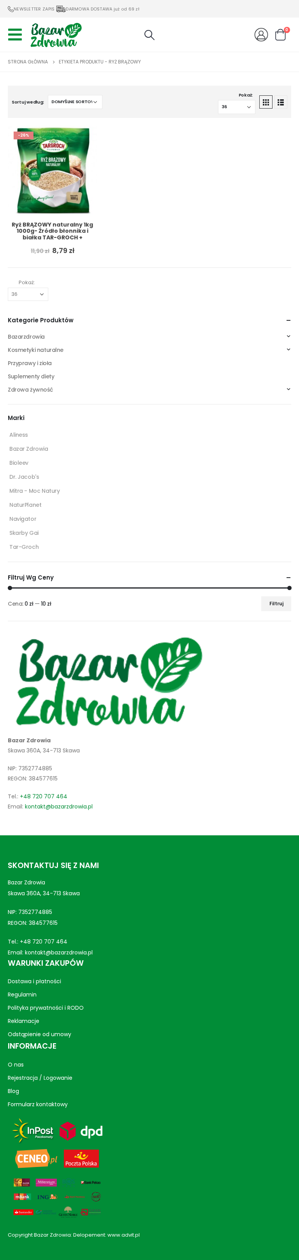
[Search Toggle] (149, 35)
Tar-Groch (24, 547)
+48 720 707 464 (43, 796)
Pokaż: (246, 95)
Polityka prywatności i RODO (46, 1008)
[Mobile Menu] (17, 34)
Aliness (18, 435)
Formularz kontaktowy (38, 1104)
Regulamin (22, 994)
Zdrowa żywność (30, 390)
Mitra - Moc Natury (34, 491)
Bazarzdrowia (26, 337)
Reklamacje (23, 1021)
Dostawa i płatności (34, 981)
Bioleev (18, 463)
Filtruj (276, 603)
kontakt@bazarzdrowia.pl (59, 806)
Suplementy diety (31, 376)
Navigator (22, 519)
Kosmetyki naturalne (35, 350)
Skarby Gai (24, 533)
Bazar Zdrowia (28, 449)
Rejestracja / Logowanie (40, 1078)
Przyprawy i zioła (30, 363)
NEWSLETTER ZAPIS (34, 9)
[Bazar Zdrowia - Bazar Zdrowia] (56, 35)
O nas (16, 1064)
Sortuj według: (28, 102)
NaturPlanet (25, 505)
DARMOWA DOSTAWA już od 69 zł (102, 9)
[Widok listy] (280, 102)
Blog (13, 1091)
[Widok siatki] (266, 102)
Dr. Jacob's (24, 477)
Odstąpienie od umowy (39, 1034)
